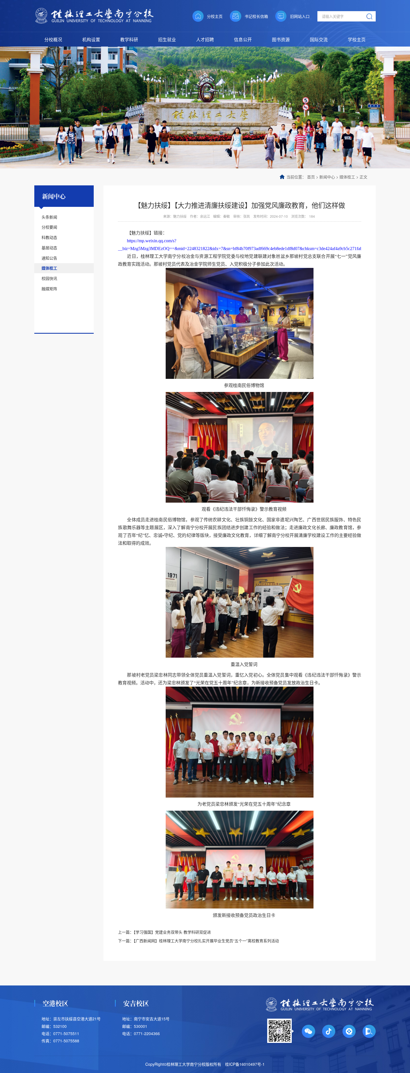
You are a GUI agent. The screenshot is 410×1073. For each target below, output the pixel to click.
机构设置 (91, 39)
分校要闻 (49, 227)
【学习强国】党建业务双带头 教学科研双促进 (172, 932)
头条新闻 (49, 217)
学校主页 (357, 39)
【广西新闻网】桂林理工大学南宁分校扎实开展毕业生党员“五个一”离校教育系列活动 (206, 940)
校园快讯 (49, 278)
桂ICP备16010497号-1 (245, 1064)
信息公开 (243, 39)
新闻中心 (327, 177)
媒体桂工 (347, 177)
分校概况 (53, 39)
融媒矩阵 (49, 288)
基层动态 (49, 247)
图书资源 (281, 39)
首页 (311, 177)
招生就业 (167, 39)
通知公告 (49, 258)
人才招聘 (205, 39)
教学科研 (129, 39)
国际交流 (319, 39)
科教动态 (49, 237)
